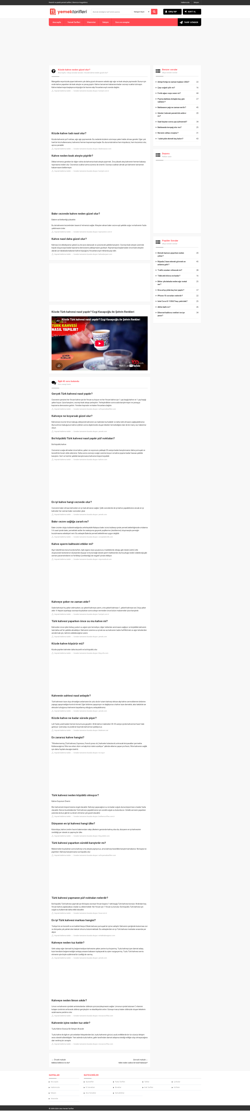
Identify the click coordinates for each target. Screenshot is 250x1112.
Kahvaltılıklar (119, 1093)
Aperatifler (90, 1082)
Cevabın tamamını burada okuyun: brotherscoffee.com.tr (94, 816)
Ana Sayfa (62, 73)
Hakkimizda (55, 1087)
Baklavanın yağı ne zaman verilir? (172, 107)
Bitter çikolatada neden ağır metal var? (172, 282)
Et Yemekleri (90, 1087)
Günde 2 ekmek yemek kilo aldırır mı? (172, 114)
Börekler (118, 1087)
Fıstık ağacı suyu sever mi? (169, 93)
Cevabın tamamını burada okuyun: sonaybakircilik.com (93, 537)
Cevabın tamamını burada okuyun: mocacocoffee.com (93, 1016)
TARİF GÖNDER (191, 22)
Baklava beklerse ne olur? (61, 1063)
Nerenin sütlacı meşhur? (168, 133)
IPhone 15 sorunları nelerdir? (170, 296)
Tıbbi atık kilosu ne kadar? (169, 276)
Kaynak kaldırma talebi (62, 91)
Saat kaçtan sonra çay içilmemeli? (172, 122)
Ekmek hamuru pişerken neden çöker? (171, 254)
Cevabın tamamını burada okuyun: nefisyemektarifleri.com (94, 409)
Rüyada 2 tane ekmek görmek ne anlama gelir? (172, 263)
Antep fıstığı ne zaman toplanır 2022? (173, 82)
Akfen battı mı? (164, 307)
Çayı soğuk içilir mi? (166, 88)
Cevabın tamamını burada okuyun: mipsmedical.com (92, 559)
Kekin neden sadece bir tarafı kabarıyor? (133, 1063)
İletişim (196, 2)
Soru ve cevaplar (122, 22)
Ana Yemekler (91, 1093)
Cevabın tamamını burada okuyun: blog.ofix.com (90, 653)
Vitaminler (91, 22)
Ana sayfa (57, 22)
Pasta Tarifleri (120, 1082)
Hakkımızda (185, 2)
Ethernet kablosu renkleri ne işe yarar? (171, 314)
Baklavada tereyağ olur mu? (170, 127)
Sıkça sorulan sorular (75, 73)
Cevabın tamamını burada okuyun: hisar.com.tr (90, 913)
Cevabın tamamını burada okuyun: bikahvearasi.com (92, 149)
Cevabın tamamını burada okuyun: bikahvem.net (90, 730)
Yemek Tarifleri (74, 22)
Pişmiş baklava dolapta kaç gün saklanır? (171, 100)
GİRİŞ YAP (172, 12)
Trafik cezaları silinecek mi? (170, 270)
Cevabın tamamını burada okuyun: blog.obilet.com (91, 836)
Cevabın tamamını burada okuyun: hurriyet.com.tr (91, 91)
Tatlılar (146, 1082)
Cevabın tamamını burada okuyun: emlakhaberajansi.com (94, 935)
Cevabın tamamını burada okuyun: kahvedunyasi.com (92, 254)
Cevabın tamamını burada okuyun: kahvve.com (90, 460)
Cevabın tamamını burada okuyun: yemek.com (90, 431)
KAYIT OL (192, 12)
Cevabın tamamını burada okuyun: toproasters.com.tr (92, 232)
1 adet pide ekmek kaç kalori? (170, 139)
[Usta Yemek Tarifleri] (68, 11)
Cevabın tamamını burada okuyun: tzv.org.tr (89, 753)
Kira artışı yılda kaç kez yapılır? (171, 290)
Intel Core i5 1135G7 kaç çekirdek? (173, 301)
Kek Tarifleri (148, 1087)
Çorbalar (177, 1082)
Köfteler (177, 1087)
